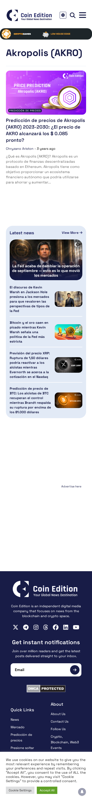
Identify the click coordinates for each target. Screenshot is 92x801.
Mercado (18, 727)
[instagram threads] (45, 627)
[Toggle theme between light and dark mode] (63, 15)
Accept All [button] (47, 790)
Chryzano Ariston (19, 148)
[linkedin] (65, 627)
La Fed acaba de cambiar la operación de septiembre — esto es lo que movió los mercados (46, 271)
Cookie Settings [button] (20, 790)
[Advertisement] (46, 519)
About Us (58, 714)
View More (70, 233)
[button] (82, 15)
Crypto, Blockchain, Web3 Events (65, 742)
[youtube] (76, 627)
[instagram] (35, 627)
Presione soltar (22, 748)
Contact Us (59, 721)
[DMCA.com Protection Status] (46, 688)
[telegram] (26, 627)
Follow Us (58, 729)
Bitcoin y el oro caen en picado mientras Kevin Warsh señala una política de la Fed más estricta (29, 332)
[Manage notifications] (82, 792)
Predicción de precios (25, 110)
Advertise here (71, 486)
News (15, 719)
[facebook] (56, 627)
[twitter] (15, 627)
